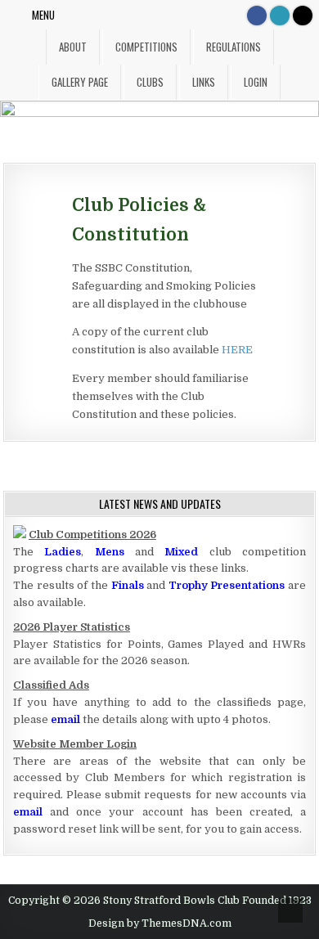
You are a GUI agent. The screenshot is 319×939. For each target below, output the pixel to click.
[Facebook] (257, 15)
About (73, 46)
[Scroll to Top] (290, 910)
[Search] (302, 15)
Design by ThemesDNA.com (159, 923)
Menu (43, 15)
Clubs (150, 82)
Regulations (233, 46)
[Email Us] (280, 15)
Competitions (146, 46)
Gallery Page (80, 82)
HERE (237, 350)
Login (255, 82)
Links (203, 82)
